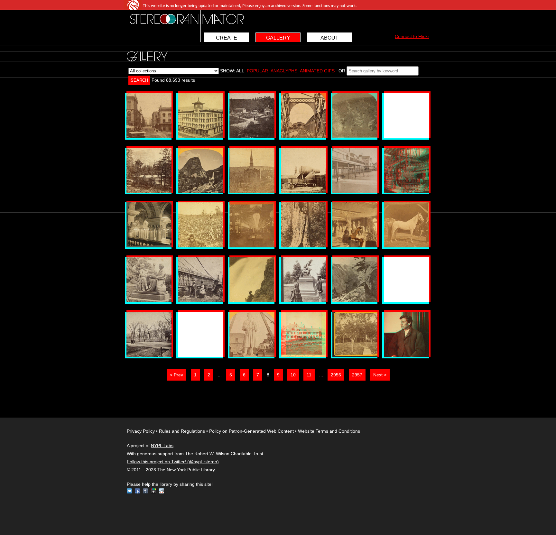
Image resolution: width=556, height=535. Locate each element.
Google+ (153, 490)
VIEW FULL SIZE (149, 115)
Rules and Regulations (182, 431)
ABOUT (329, 38)
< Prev (176, 374)
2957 (357, 374)
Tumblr (145, 490)
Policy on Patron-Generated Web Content (251, 431)
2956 (336, 374)
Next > (379, 374)
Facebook (137, 490)
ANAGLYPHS (284, 70)
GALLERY (278, 38)
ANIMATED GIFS (317, 70)
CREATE (226, 38)
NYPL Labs (162, 445)
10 (293, 374)
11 (309, 374)
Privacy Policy (141, 431)
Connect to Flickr (412, 36)
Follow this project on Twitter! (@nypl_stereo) (173, 461)
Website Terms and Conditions (329, 431)
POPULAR (257, 70)
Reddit (161, 490)
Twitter (129, 490)
